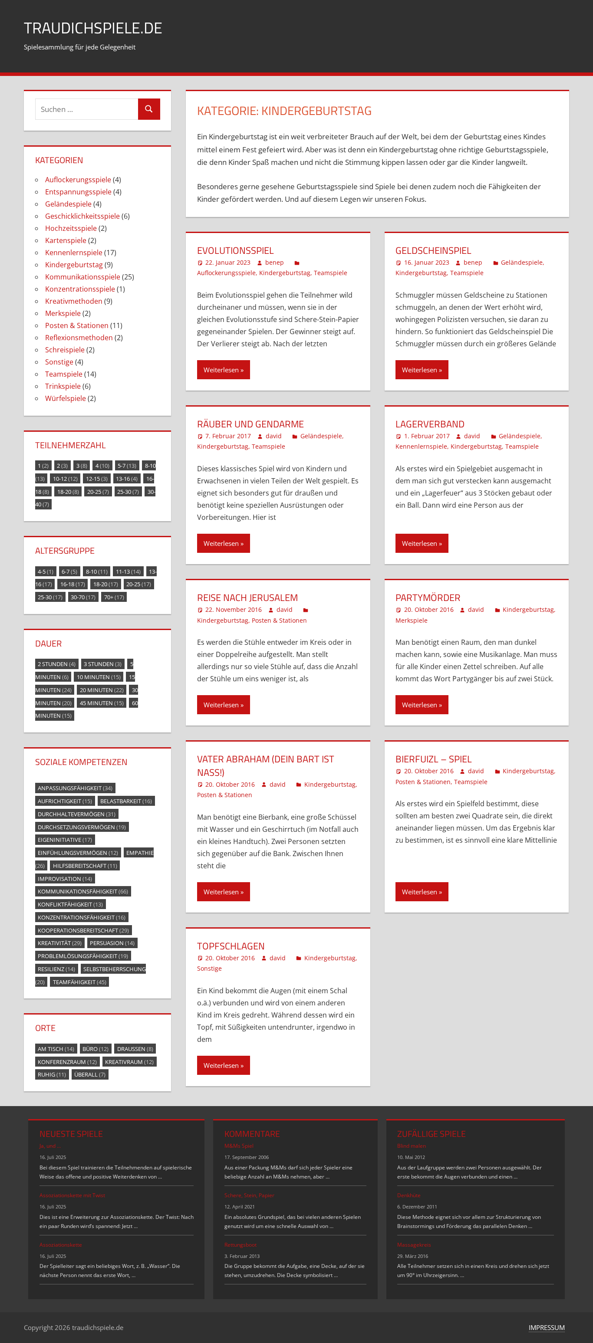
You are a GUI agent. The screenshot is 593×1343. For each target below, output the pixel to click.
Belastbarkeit (126, 801)
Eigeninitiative (65, 840)
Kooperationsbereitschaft (83, 930)
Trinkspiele (63, 386)
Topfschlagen (231, 946)
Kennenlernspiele (421, 446)
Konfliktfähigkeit (70, 904)
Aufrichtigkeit (65, 801)
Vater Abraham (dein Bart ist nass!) (265, 766)
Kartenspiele (65, 240)
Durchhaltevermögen (76, 814)
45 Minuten (102, 702)
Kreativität (60, 943)
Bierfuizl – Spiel (433, 759)
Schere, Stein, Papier (249, 1195)
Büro (95, 1048)
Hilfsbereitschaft (85, 865)
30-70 (83, 597)
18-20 (68, 491)
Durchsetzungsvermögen (82, 827)
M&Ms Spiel (239, 1145)
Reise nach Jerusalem (247, 597)
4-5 (45, 571)
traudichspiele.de (93, 27)
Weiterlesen (221, 369)
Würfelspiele (65, 398)
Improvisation (65, 878)
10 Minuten (99, 677)
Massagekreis (414, 1244)
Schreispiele (65, 350)
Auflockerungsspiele (226, 273)
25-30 (128, 491)
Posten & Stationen (279, 620)
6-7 (69, 571)
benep (274, 262)
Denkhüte (409, 1195)
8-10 (97, 571)
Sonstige (209, 968)
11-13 (128, 571)
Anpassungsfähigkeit (75, 788)
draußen (135, 1048)
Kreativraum (129, 1061)
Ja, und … (50, 1145)
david (274, 436)
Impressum (547, 1327)
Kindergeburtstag (284, 273)
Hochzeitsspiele (71, 228)
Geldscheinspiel (433, 250)
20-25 (98, 491)
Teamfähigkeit (79, 981)
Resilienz (56, 968)
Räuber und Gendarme (250, 424)
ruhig (52, 1074)
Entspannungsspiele (78, 192)
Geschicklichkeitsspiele (82, 216)
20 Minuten (102, 689)
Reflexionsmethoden (79, 337)
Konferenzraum (67, 1061)
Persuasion (112, 943)
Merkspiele (411, 620)
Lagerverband (430, 424)
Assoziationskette (61, 1244)
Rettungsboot (240, 1244)
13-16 (127, 478)
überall (89, 1074)
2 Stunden (57, 664)
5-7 (127, 466)
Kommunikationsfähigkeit (83, 891)
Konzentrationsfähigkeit (81, 917)
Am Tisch (56, 1048)
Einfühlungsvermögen (78, 853)
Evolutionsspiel (235, 250)
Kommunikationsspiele (82, 277)
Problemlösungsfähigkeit (83, 956)
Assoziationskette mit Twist (72, 1195)
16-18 (72, 584)
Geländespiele (522, 262)
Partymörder (428, 597)
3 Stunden (103, 664)
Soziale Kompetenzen (81, 761)
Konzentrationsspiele (80, 289)
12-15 (97, 478)
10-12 (65, 478)
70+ (114, 597)
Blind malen (411, 1145)
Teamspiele (330, 273)
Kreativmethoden (73, 301)
